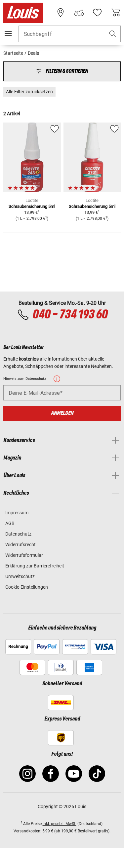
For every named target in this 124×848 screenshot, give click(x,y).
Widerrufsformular (24, 555)
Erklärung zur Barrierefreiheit (34, 565)
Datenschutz (18, 534)
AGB (10, 523)
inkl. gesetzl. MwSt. (59, 823)
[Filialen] (60, 13)
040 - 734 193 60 (69, 314)
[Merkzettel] (97, 13)
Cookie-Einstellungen (26, 587)
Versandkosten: (27, 831)
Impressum (16, 512)
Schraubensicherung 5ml (32, 206)
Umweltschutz (20, 576)
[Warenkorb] (116, 13)
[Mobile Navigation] (8, 34)
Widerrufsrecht (20, 544)
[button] (113, 34)
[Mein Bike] (79, 13)
